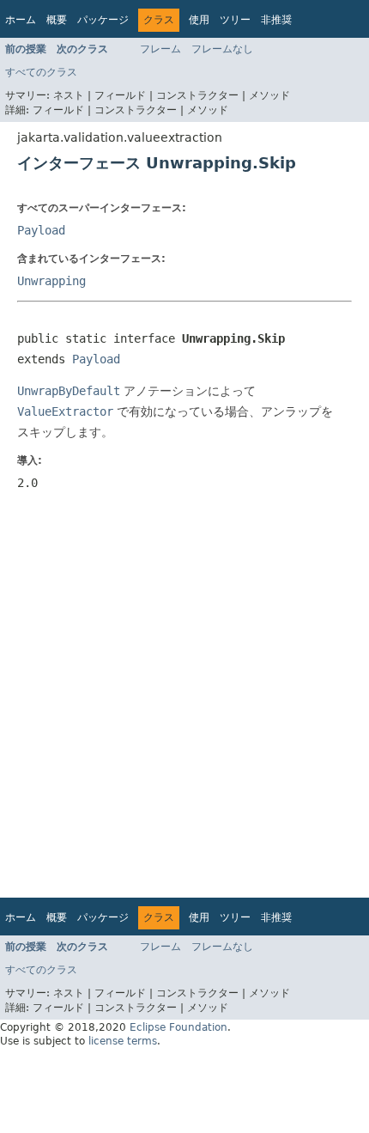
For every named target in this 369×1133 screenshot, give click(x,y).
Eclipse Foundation (178, 1027)
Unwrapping (51, 281)
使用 (199, 20)
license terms (122, 1041)
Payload (41, 230)
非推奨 (276, 20)
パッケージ (103, 20)
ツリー (235, 20)
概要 (56, 20)
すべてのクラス (41, 72)
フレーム (160, 49)
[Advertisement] (184, 695)
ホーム (20, 20)
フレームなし (222, 49)
